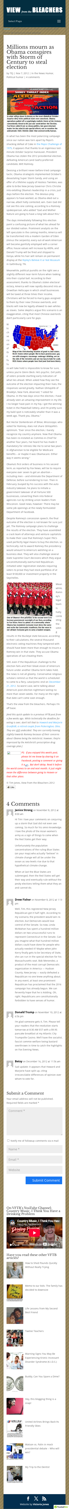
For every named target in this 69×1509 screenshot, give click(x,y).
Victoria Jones (41, 1504)
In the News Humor (42, 73)
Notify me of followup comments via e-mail (35, 1140)
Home (7, 28)
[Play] (11, 1245)
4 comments (33, 77)
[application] (34, 1233)
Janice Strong (23, 810)
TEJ (11, 73)
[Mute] (52, 1245)
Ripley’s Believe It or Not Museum (41, 260)
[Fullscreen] (58, 1245)
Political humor (15, 77)
